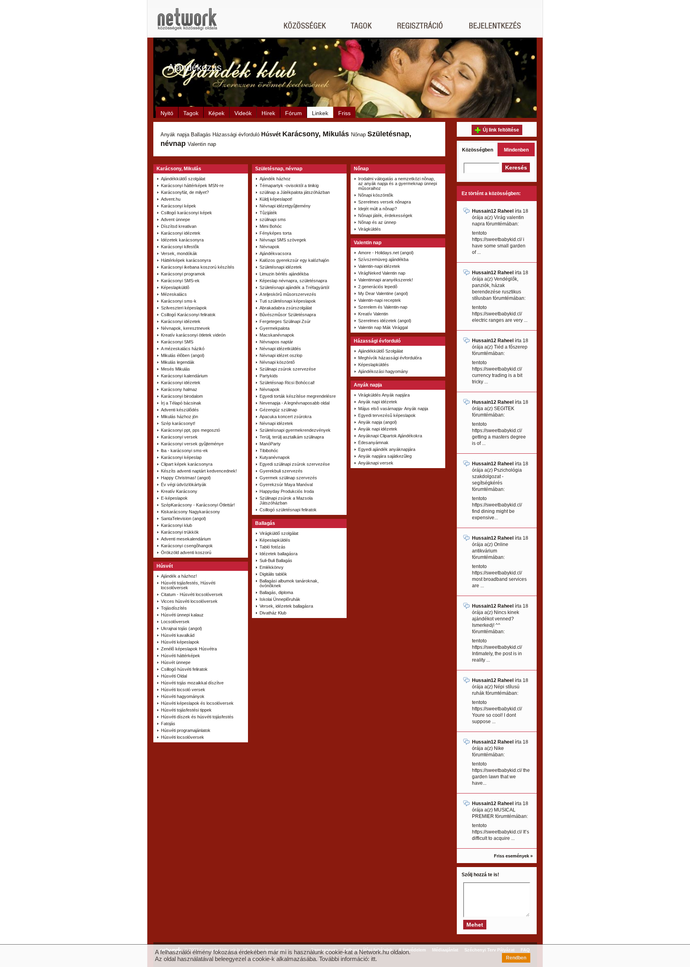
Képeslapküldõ (175, 287)
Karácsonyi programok (183, 273)
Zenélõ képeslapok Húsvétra (189, 648)
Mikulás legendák (177, 362)
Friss (344, 113)
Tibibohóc (269, 450)
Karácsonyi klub (176, 525)
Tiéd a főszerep (510, 347)
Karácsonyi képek (178, 205)
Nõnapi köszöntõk (375, 195)
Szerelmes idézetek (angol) (384, 320)
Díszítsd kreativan (178, 226)
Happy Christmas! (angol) (186, 477)
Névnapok (270, 246)
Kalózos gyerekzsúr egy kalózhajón (294, 260)
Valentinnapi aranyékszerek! (385, 279)
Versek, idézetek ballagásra (286, 606)
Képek (216, 113)
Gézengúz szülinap (278, 409)
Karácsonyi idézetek (180, 233)
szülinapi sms (273, 219)
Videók (243, 113)
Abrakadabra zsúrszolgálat (286, 307)
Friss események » (513, 855)
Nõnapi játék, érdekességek (385, 215)
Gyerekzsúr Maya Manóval (286, 484)
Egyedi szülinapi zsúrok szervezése (295, 464)
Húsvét (271, 134)
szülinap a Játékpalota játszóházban (295, 192)
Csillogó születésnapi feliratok (288, 509)
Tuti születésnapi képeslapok (288, 301)
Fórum (293, 113)
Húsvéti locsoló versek (183, 689)
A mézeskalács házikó (182, 348)
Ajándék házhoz (275, 178)
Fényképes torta (275, 233)
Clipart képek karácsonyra (186, 464)
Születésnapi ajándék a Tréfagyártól (294, 287)
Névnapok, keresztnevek (185, 328)
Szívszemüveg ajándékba (383, 259)
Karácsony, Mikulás (315, 134)
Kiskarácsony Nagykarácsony (190, 511)
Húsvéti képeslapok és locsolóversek (197, 703)
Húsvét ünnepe (175, 662)
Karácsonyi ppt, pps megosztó (190, 430)
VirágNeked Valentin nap (381, 273)
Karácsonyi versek (179, 437)
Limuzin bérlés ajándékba (284, 273)
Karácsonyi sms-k (178, 301)
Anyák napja (175, 135)
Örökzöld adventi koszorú (186, 552)
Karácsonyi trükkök (180, 532)
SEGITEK (504, 408)
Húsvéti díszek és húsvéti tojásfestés (197, 716)
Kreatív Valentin (373, 313)
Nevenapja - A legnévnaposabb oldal (294, 403)
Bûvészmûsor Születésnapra (288, 314)
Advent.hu (170, 199)
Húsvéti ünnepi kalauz (182, 614)
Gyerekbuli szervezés (281, 471)
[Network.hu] (187, 23)
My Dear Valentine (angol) (383, 293)
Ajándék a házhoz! (179, 576)
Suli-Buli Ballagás (276, 560)
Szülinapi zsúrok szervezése (288, 369)
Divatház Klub (273, 612)
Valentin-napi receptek (379, 300)
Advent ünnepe (175, 219)
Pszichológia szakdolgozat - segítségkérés (497, 476)
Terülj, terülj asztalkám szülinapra (292, 437)
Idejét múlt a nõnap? (377, 208)
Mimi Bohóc (271, 226)
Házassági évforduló (236, 135)
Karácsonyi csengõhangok (187, 545)
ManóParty (270, 443)
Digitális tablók (273, 574)
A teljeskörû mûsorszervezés (288, 294)
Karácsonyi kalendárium (184, 375)
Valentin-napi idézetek (379, 266)
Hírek (268, 113)
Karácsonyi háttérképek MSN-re (192, 185)
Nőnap (358, 135)
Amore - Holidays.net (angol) (386, 252)
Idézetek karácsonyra (182, 239)
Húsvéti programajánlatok (185, 730)
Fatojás (168, 723)
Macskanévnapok (277, 335)
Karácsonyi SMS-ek (180, 280)
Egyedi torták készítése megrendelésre (298, 396)
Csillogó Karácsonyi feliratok (188, 314)
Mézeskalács (174, 294)
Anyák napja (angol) (377, 422)
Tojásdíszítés (174, 608)
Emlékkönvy (272, 567)
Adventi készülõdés (180, 409)
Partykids (269, 375)
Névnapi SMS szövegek (283, 239)
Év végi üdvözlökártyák (183, 484)
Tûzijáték (268, 212)
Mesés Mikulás (175, 369)
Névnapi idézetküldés (280, 348)
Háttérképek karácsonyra (186, 260)
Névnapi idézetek (276, 423)
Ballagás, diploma (276, 592)
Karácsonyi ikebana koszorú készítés (197, 267)
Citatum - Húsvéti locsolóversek (192, 594)
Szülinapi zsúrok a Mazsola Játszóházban (286, 500)
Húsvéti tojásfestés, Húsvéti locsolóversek (188, 585)
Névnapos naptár (276, 341)
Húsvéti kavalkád (177, 635)
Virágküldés (369, 229)
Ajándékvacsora (275, 253)
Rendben (516, 958)
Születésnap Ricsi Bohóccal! (287, 382)
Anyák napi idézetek (377, 401)
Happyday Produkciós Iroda (287, 491)
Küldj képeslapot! (276, 199)
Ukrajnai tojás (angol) (181, 628)
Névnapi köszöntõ (277, 362)
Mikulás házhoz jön (179, 416)
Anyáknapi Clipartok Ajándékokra (390, 435)
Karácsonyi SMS (177, 341)
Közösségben (477, 150)
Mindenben (516, 150)
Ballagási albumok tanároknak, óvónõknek (289, 583)
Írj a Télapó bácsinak (181, 403)
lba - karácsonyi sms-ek (184, 450)
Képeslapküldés (275, 540)
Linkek (320, 113)
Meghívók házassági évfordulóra (390, 357)
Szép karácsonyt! (178, 423)
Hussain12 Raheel (493, 211)
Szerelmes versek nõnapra (384, 201)
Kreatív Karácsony (179, 491)
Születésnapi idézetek (281, 267)
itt (373, 958)
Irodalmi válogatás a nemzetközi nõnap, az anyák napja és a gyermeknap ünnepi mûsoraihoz (397, 183)
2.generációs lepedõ (377, 286)
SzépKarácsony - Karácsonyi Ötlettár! (198, 504)
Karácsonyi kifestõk (180, 246)
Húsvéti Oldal (174, 676)
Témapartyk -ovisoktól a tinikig (289, 185)
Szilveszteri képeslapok (184, 307)
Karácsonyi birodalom (182, 396)
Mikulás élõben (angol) (182, 355)
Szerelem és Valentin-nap (382, 307)
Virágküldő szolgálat (279, 533)
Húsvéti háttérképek (180, 655)
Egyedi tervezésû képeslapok (387, 415)
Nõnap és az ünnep (377, 222)
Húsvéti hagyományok (182, 696)
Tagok (190, 113)
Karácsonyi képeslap (181, 457)
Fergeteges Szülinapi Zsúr (285, 321)
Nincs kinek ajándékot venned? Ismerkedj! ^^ (495, 619)
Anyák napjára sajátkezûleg (385, 456)
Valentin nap (202, 144)
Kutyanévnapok (275, 457)
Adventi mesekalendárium (186, 538)
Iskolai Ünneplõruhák (280, 599)
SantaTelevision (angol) (183, 518)
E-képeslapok (174, 498)
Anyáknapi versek (375, 463)
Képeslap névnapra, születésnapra (293, 280)
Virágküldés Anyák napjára (384, 395)
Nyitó (167, 113)
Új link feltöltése (501, 130)
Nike (499, 748)
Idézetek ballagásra (278, 553)
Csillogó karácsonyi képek (186, 212)
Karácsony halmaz (179, 389)
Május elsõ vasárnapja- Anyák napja (393, 408)
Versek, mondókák (179, 253)
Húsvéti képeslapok (180, 642)
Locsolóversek (175, 621)
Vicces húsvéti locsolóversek (189, 601)
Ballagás (201, 135)
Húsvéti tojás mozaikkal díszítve (192, 682)
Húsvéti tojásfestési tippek (186, 710)
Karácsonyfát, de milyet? (185, 192)
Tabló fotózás (273, 546)
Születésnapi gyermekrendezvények (295, 430)
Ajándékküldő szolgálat (183, 178)
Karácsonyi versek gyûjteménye (192, 443)
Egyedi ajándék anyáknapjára (386, 449)
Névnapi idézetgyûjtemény (285, 205)
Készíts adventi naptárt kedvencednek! (199, 471)
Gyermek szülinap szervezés (288, 477)
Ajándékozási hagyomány (383, 371)
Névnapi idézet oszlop (281, 355)
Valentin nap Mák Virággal (383, 327)
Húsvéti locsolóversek (182, 737)
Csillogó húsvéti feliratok (184, 669)
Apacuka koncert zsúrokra (285, 416)
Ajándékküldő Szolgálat (380, 351)
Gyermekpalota (274, 328)
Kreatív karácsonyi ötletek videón (193, 335)
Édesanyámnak (373, 442)
